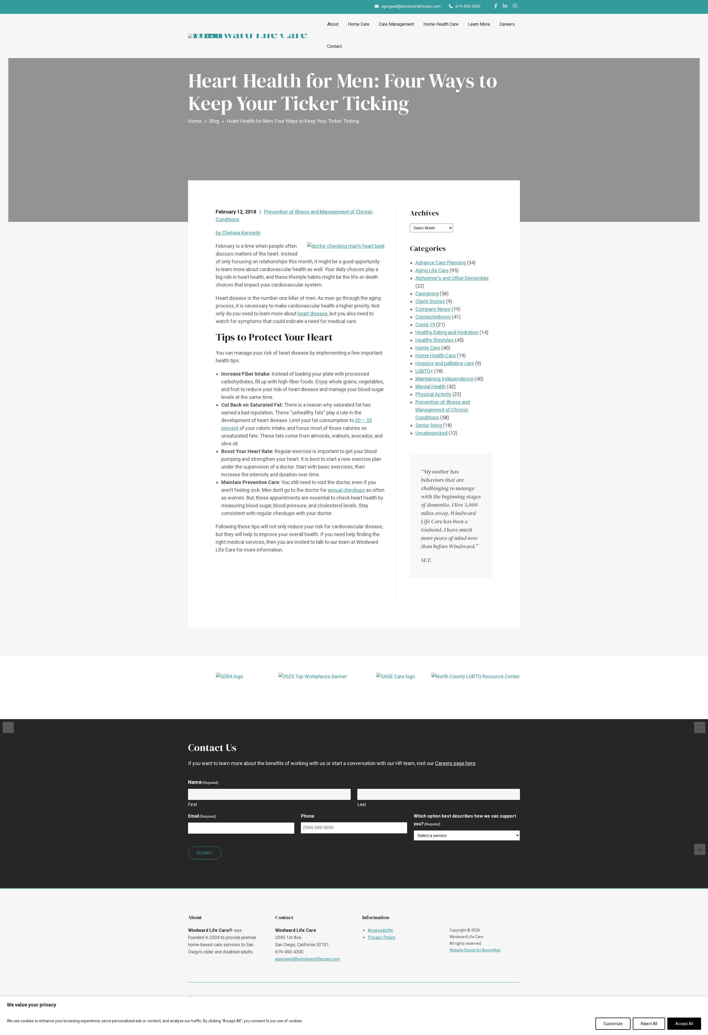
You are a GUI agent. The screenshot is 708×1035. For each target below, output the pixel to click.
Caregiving (427, 294)
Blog (214, 121)
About (333, 24)
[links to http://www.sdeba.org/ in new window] (229, 693)
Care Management (396, 24)
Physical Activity (433, 394)
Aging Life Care (432, 270)
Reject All (649, 1023)
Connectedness (433, 317)
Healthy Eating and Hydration (446, 332)
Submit (205, 853)
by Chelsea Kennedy (238, 233)
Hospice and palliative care (444, 363)
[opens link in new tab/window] (495, 6)
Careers (507, 24)
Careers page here (455, 763)
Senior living (428, 425)
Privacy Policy (381, 937)
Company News (433, 309)
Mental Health (430, 386)
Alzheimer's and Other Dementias (452, 278)
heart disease (312, 313)
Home (195, 121)
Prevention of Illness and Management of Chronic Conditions (442, 409)
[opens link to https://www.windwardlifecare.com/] (255, 36)
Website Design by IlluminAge (475, 950)
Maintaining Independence (444, 379)
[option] (230, 693)
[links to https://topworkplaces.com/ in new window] (312, 693)
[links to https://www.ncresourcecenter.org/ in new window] (478, 693)
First (192, 804)
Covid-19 (425, 324)
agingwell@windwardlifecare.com (307, 959)
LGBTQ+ (424, 371)
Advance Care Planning (440, 263)
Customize (613, 1023)
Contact (334, 46)
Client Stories (430, 301)
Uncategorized (431, 433)
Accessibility (380, 930)
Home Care (358, 24)
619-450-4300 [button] (467, 6)
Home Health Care (441, 24)
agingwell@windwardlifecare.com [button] (411, 6)
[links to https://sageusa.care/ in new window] (395, 693)
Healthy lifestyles (434, 340)
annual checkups (346, 490)
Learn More (479, 24)
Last (361, 804)
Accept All (684, 1023)
